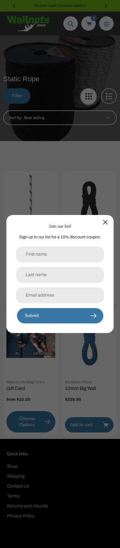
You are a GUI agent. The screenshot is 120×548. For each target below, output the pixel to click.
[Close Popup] (105, 222)
